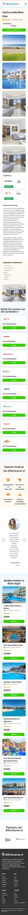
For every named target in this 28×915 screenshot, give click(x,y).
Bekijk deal (9, 186)
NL (2, 908)
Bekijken (14, 327)
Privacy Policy (20, 910)
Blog (2, 910)
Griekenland (7, 24)
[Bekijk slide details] (7, 839)
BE (4, 908)
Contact (14, 910)
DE (5, 908)
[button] (25, 3)
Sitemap (6, 910)
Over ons (10, 910)
